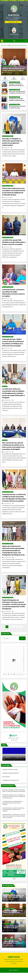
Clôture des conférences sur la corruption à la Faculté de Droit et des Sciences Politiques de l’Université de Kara (13, 800)
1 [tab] (11, 743)
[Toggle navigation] (14, 44)
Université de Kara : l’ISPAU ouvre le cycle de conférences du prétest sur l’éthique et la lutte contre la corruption (13, 819)
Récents (5, 82)
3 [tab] (14, 743)
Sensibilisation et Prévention (9, 783)
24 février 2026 (7, 403)
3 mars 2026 (6, 250)
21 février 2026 (7, 506)
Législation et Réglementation (9, 776)
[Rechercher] (22, 641)
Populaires (14, 82)
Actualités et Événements (8, 69)
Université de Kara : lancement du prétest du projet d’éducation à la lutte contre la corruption (13, 813)
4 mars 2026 (6, 200)
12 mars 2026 (6, 151)
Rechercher (6, 637)
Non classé (5, 389)
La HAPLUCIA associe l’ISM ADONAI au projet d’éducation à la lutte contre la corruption (17, 103)
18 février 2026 (7, 560)
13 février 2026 (7, 614)
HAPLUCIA (13, 15)
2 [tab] (13, 743)
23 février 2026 (7, 455)
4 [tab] (16, 743)
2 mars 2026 (7, 75)
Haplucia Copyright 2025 (14, 973)
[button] (25, 44)
